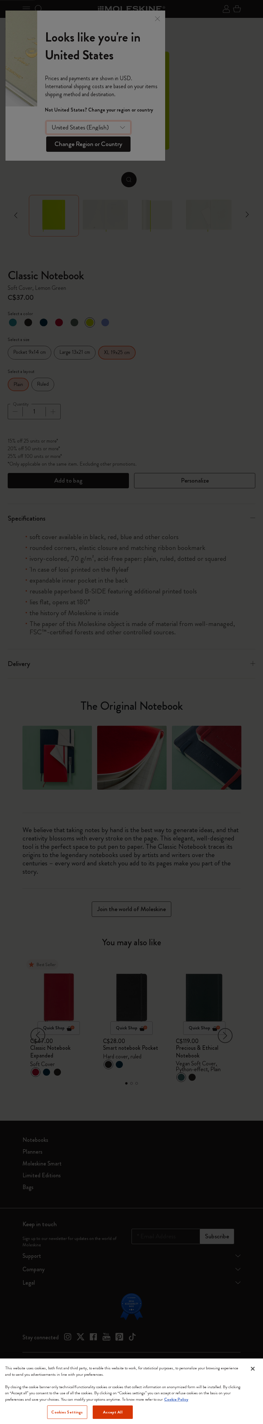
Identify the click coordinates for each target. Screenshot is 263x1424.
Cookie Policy (176, 1399)
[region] (131, 1391)
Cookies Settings (67, 1412)
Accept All (112, 1412)
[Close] (253, 1369)
